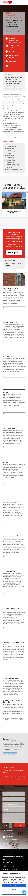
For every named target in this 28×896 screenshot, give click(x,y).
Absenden (19, 825)
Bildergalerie (14, 252)
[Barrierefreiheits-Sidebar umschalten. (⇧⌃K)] (24, 892)
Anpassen (14, 889)
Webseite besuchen (9, 754)
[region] (14, 883)
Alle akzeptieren (14, 885)
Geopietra (19, 691)
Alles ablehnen (14, 893)
